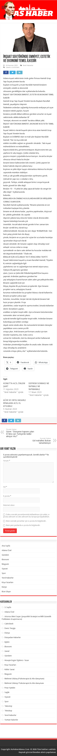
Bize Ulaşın (6, 591)
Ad (5, 487)
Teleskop (8, 711)
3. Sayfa (8, 607)
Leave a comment (12, 67)
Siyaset (5, 569)
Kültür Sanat (9, 669)
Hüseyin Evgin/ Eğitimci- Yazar (17, 660)
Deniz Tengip (10, 628)
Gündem (5, 555)
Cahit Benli (9, 624)
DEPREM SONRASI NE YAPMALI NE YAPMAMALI (38, 386)
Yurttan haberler (11, 720)
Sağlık (7, 692)
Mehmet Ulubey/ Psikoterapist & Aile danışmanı (24, 683)
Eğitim (7, 642)
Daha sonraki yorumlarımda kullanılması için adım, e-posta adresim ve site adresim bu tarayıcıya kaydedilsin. (26, 515)
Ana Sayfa (6, 546)
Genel (7, 651)
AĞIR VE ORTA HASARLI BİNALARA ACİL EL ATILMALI (14, 403)
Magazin (5, 564)
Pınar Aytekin (10, 688)
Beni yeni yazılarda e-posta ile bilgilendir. (23, 525)
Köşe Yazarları (7, 582)
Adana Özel (6, 550)
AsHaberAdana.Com (20, 749)
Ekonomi (5, 559)
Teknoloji (8, 706)
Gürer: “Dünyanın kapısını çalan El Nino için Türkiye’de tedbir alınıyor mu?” (20, 432)
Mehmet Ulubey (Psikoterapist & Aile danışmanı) (24, 678)
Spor (4, 573)
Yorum (6, 461)
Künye (4, 587)
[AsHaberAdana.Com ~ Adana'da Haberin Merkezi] (28, 9)
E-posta (7, 496)
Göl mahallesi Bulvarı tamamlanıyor (41, 440)
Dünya (7, 633)
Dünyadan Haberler (13, 637)
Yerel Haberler (28, 65)
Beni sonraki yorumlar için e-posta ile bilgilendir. (26, 521)
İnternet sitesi (8, 505)
